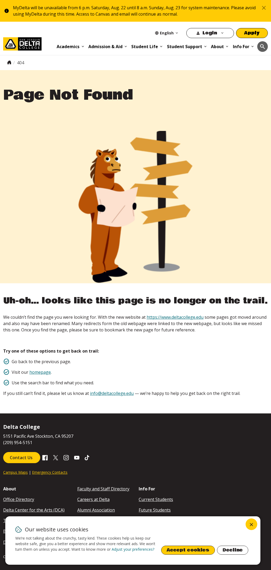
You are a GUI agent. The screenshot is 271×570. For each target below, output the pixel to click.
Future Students (155, 510)
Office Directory (18, 499)
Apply (252, 33)
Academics (68, 46)
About (217, 46)
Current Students (156, 499)
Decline (233, 550)
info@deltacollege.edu (112, 393)
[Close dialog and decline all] (251, 524)
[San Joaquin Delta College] (28, 43)
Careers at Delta (93, 499)
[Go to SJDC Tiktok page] (87, 457)
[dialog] (132, 540)
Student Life (144, 46)
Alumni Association (96, 510)
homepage (40, 372)
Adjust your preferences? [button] (133, 549)
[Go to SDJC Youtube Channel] (77, 457)
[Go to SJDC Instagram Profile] (66, 457)
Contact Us (22, 457)
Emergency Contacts (49, 472)
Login (209, 33)
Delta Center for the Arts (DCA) (34, 510)
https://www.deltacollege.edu (175, 317)
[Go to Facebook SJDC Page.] (45, 457)
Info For (241, 46)
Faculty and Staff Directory (103, 489)
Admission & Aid (105, 46)
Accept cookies (188, 550)
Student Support (184, 46)
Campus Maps (15, 472)
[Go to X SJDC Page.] (55, 457)
